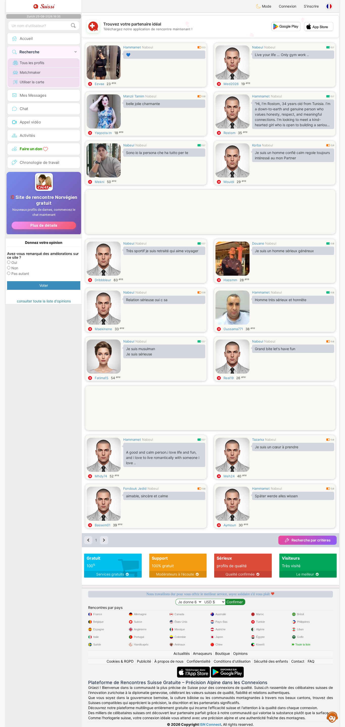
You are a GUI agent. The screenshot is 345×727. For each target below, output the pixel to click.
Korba (256, 145)
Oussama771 (233, 329)
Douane (258, 243)
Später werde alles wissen (276, 496)
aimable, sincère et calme (147, 496)
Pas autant (20, 273)
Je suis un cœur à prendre (276, 447)
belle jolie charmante (143, 103)
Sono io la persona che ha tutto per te (157, 152)
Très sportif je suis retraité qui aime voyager (162, 251)
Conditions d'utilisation (232, 661)
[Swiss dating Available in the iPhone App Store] (194, 669)
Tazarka (258, 439)
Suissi (46, 6)
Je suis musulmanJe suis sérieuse (140, 351)
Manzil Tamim (133, 96)
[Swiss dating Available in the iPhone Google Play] (227, 669)
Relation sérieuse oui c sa (146, 300)
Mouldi (229, 182)
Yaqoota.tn (103, 133)
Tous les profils (32, 63)
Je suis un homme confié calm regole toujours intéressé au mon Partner (292, 155)
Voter (43, 285)
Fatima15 (101, 378)
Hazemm (230, 280)
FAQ (311, 661)
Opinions (240, 653)
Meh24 (229, 476)
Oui (14, 262)
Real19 (229, 378)
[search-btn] (73, 25)
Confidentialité (198, 661)
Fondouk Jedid (134, 488)
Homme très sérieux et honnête (280, 300)
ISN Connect (210, 724)
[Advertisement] (210, 218)
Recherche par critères (311, 540)
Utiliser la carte (32, 82)
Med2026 (231, 84)
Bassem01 (102, 525)
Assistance (332, 717)
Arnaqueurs (202, 653)
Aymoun (230, 525)
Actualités (182, 653)
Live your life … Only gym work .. (282, 55)
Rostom (229, 133)
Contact (297, 661)
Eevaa (99, 84)
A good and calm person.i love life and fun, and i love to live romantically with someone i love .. (162, 457)
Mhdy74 (101, 476)
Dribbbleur (103, 280)
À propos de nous (168, 661)
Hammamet (132, 47)
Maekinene (103, 329)
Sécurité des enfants (271, 661)
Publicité (144, 661)
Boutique (222, 653)
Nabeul (147, 47)
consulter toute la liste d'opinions (44, 301)
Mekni (99, 182)
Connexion (287, 6)
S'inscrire (311, 6)
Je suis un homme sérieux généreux (284, 251)
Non (14, 268)
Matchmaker (30, 72)
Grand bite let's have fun (275, 349)
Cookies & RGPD (120, 661)
